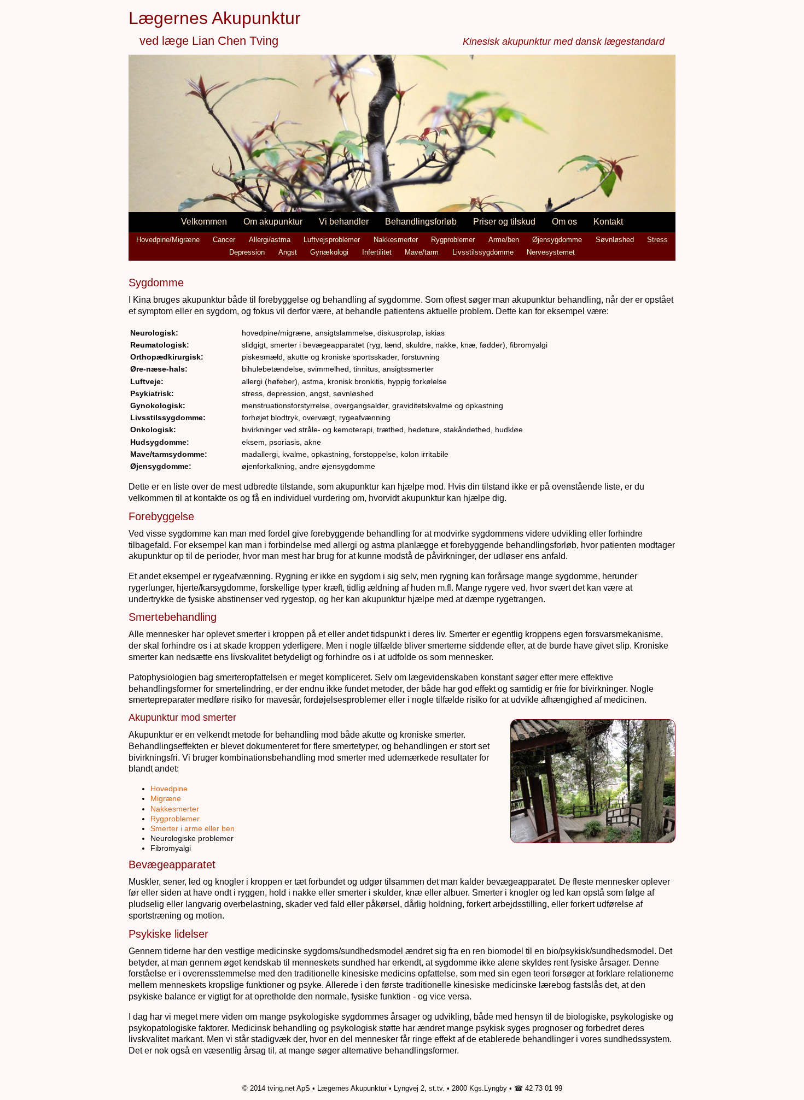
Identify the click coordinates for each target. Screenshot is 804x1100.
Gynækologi (329, 252)
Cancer (224, 240)
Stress (657, 240)
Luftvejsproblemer (332, 240)
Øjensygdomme (557, 240)
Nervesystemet (551, 252)
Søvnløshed (615, 240)
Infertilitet (377, 252)
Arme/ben (503, 240)
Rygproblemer (453, 240)
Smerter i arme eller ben (192, 828)
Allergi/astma (269, 240)
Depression (247, 252)
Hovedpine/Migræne (168, 240)
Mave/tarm (422, 252)
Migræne (165, 798)
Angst (287, 252)
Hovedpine (169, 788)
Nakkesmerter (396, 240)
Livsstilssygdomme (483, 252)
